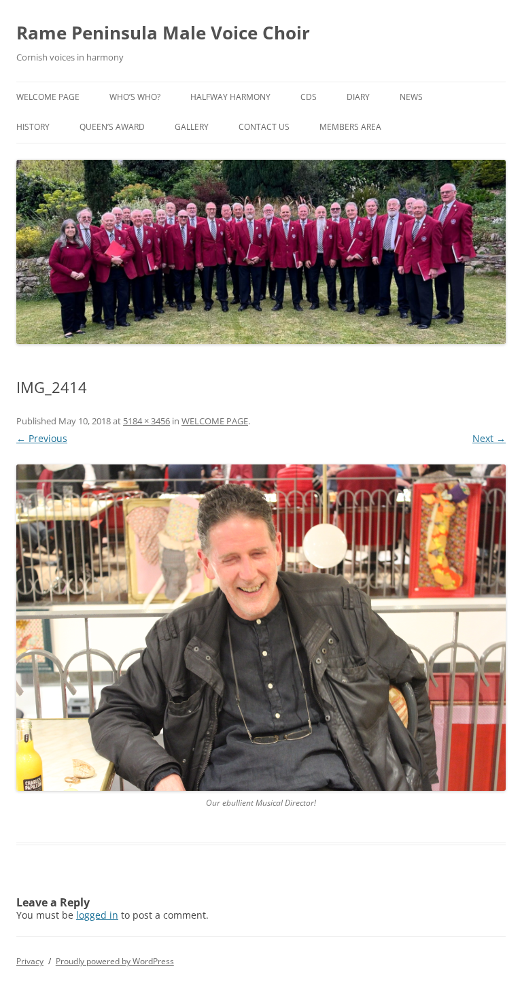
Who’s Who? (134, 97)
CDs (308, 97)
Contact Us (264, 127)
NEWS (411, 97)
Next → (489, 438)
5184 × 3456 (146, 421)
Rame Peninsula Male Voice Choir (163, 32)
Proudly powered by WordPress (115, 961)
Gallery (192, 127)
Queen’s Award (112, 127)
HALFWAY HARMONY (230, 97)
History (33, 127)
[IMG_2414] (261, 627)
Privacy (30, 961)
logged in (97, 914)
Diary (358, 97)
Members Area (350, 127)
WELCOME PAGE (48, 97)
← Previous (41, 438)
